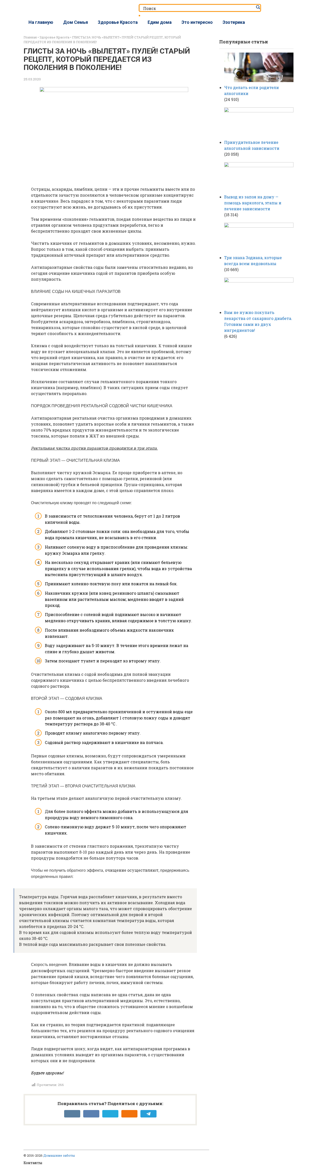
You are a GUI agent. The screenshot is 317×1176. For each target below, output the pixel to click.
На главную (40, 22)
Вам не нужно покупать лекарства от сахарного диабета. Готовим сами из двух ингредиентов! (258, 321)
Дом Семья (75, 22)
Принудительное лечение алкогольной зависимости (251, 145)
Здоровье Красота (118, 22)
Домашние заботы (59, 1155)
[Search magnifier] (257, 7)
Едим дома (160, 22)
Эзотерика (234, 22)
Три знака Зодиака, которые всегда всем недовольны (253, 260)
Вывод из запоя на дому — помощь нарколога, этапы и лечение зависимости (252, 202)
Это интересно (197, 22)
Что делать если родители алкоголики (251, 90)
